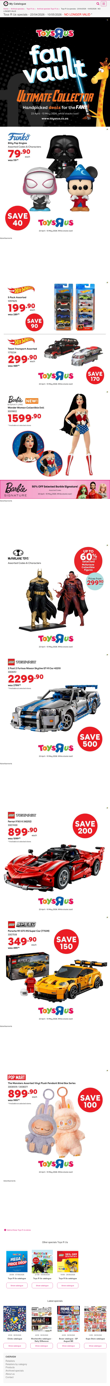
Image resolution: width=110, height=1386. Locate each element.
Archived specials (15, 1370)
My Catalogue (17, 4)
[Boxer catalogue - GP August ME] (68, 1319)
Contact (9, 1377)
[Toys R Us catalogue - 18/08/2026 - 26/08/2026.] (67, 1261)
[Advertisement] (55, 259)
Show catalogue (17, 1285)
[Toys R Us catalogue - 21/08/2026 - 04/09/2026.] (42, 1261)
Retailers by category (16, 1364)
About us (10, 1373)
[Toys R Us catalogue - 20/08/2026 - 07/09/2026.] (17, 1261)
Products (10, 1367)
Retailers (10, 1360)
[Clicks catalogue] (14, 1319)
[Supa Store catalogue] (95, 1319)
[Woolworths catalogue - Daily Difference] (41, 1319)
